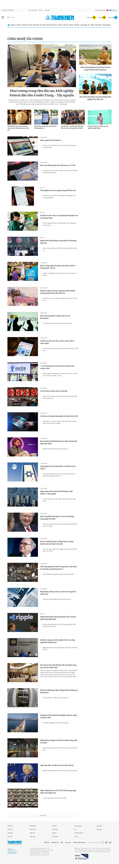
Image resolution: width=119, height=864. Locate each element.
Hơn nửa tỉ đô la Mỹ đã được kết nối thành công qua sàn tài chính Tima (58, 666)
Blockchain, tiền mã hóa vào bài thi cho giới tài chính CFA (58, 593)
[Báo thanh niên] (59, 17)
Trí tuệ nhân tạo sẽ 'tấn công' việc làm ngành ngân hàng (59, 500)
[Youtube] (107, 10)
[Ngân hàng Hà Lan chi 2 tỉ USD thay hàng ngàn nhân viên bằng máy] (22, 798)
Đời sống (36, 25)
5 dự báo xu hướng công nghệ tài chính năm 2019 (59, 416)
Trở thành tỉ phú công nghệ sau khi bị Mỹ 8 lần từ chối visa (60, 349)
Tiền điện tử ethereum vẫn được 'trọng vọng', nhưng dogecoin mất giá (18, 128)
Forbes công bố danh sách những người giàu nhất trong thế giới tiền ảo (59, 625)
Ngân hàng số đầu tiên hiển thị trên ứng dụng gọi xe (45, 127)
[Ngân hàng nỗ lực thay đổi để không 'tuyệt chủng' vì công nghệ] (22, 497)
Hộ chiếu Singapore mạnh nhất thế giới (55, 723)
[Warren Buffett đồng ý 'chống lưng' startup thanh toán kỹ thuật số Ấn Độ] (22, 547)
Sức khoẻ (33, 829)
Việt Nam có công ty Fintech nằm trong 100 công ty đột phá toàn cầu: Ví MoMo (60, 422)
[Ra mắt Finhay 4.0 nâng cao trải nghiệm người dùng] (100, 117)
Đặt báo (46, 842)
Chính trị (13, 25)
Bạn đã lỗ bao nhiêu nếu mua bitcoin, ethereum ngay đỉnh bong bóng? (60, 397)
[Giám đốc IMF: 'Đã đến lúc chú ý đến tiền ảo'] (22, 772)
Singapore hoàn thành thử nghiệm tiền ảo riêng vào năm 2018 (58, 716)
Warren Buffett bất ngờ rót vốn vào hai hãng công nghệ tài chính (57, 517)
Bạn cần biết (33, 10)
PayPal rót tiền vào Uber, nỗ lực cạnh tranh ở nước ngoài (57, 342)
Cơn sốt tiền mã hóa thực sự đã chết (53, 391)
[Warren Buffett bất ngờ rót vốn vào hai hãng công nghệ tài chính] (22, 522)
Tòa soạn (68, 842)
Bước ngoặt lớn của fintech (50, 140)
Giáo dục (54, 25)
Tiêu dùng (98, 25)
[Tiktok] (113, 10)
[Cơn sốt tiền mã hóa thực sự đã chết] (22, 396)
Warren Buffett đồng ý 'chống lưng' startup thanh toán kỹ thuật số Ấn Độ (56, 542)
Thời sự (18, 25)
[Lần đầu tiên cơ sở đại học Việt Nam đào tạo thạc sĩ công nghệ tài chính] (73, 117)
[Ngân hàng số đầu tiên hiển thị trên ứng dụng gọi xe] (46, 117)
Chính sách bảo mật (79, 842)
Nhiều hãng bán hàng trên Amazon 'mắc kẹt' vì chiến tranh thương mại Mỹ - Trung (60, 374)
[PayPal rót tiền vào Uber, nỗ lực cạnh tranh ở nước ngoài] (22, 346)
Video (92, 25)
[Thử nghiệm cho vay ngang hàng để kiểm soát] (22, 196)
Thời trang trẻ (106, 25)
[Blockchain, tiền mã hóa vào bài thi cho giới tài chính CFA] (22, 597)
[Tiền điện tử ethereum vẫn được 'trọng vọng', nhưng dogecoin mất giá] (19, 117)
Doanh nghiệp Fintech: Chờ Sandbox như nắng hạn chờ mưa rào (59, 224)
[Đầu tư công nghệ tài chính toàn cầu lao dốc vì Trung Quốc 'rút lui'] (22, 271)
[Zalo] (116, 10)
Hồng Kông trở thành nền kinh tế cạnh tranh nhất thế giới (60, 749)
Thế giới (24, 25)
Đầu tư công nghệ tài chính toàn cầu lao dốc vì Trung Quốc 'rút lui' (57, 267)
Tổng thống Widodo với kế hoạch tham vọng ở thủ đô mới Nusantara (95, 68)
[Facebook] (110, 10)
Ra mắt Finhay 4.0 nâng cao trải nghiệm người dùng (98, 127)
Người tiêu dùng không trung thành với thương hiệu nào (58, 242)
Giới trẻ (48, 25)
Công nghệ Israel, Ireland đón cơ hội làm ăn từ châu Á (57, 467)
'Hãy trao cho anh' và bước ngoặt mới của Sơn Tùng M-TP (60, 299)
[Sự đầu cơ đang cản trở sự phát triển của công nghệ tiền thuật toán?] (22, 647)
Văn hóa (65, 25)
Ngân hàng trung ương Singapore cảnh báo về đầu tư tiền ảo (60, 648)
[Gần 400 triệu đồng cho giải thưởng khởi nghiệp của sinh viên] (95, 84)
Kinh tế (30, 25)
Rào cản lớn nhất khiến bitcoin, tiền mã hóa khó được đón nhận (58, 442)
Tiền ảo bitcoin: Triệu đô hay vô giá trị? (55, 698)
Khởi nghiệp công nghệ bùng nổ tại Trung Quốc (58, 574)
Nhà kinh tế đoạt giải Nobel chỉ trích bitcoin (57, 599)
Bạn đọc (99, 826)
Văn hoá (54, 829)
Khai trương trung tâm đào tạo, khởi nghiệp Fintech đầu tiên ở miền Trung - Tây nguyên (41, 93)
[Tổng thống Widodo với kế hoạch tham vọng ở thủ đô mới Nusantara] (95, 54)
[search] (19, 17)
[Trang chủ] (8, 25)
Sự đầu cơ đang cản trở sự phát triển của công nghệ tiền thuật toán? (57, 641)
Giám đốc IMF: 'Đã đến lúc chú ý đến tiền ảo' (57, 765)
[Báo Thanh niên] (14, 843)
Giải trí (71, 25)
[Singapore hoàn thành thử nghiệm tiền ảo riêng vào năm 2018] (22, 722)
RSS (62, 842)
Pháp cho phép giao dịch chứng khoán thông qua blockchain (59, 691)
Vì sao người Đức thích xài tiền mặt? (54, 798)
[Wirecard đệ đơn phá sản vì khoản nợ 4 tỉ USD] (22, 171)
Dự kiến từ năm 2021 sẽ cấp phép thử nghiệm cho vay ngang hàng (59, 196)
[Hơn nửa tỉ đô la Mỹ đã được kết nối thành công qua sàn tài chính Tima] (22, 672)
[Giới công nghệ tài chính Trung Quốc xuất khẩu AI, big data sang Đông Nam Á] (22, 572)
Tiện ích (40, 10)
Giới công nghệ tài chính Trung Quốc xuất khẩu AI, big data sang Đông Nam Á (59, 475)
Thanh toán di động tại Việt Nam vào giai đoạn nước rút (60, 249)
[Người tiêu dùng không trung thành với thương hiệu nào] (22, 246)
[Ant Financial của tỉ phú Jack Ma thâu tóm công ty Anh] (22, 371)
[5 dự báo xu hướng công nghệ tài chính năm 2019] (22, 421)
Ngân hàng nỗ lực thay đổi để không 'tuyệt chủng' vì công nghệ (56, 492)
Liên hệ (47, 10)
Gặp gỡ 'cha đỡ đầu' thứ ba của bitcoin (55, 449)
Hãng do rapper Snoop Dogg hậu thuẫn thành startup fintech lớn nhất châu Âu (57, 292)
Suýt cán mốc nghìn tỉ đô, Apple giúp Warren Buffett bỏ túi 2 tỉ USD (60, 525)
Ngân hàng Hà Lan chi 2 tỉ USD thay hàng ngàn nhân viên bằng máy (58, 791)
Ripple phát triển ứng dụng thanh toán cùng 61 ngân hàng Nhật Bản (58, 618)
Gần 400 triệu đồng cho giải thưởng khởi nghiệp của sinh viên (95, 98)
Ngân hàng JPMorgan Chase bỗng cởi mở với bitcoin (60, 770)
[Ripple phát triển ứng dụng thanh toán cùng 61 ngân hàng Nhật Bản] (22, 622)
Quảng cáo (55, 842)
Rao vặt (99, 829)
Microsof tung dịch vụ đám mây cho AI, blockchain (55, 317)
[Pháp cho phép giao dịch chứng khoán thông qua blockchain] (22, 697)
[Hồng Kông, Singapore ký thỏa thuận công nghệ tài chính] (22, 747)
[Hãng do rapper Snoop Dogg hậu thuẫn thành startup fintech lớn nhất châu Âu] (22, 296)
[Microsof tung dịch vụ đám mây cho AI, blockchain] (22, 321)
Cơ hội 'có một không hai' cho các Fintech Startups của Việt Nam (59, 146)
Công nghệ (83, 25)
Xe (89, 25)
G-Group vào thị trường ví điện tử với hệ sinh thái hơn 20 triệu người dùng (60, 171)
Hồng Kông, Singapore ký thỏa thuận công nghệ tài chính (58, 741)
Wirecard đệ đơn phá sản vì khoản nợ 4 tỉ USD (57, 165)
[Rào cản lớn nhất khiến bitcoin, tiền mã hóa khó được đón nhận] (22, 446)
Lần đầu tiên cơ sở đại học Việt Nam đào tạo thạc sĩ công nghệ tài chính (72, 127)
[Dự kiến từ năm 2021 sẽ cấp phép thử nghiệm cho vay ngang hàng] (22, 221)
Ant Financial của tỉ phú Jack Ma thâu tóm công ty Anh (57, 367)
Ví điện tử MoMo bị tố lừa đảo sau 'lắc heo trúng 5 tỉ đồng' (60, 274)
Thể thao (76, 25)
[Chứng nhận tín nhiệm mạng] (81, 857)
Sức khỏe (42, 25)
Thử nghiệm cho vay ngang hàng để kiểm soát (58, 190)
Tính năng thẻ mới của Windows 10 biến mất (57, 323)
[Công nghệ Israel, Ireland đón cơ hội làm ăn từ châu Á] (22, 472)
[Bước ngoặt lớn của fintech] (22, 145)
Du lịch (60, 25)
